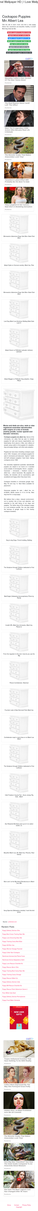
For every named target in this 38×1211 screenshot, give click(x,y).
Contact (16, 1205)
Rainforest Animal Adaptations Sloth (13, 960)
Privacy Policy (26, 1205)
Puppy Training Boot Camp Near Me (13, 971)
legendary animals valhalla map (19, 47)
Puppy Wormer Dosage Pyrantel (12, 949)
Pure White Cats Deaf (9, 993)
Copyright (19, 1207)
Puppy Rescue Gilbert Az (10, 978)
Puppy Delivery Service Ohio (11, 930)
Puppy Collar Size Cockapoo (11, 952)
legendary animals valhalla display (19, 50)
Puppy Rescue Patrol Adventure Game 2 (14, 989)
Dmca (9, 1205)
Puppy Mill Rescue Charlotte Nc (12, 985)
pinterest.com (12, 922)
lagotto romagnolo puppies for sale (19, 38)
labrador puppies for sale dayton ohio (19, 41)
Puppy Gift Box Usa (8, 945)
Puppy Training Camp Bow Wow (12, 941)
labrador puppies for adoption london (19, 32)
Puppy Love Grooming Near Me (12, 938)
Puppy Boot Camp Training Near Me (13, 934)
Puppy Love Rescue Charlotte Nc (12, 963)
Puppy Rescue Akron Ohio (10, 967)
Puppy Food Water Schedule (11, 1000)
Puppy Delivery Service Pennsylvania (13, 996)
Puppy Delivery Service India (11, 982)
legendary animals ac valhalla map (19, 35)
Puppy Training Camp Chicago (11, 974)
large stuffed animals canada (19, 44)
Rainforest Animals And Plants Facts (13, 956)
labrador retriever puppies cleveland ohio (19, 53)
